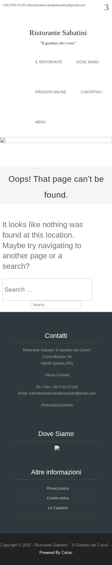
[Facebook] (104, 23)
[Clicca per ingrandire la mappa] (57, 449)
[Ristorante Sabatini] (56, 141)
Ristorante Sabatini (58, 33)
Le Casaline (58, 508)
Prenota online (50, 92)
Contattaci (91, 92)
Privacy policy (58, 488)
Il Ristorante (48, 62)
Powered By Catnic (56, 552)
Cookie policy (58, 498)
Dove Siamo (87, 62)
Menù (40, 122)
